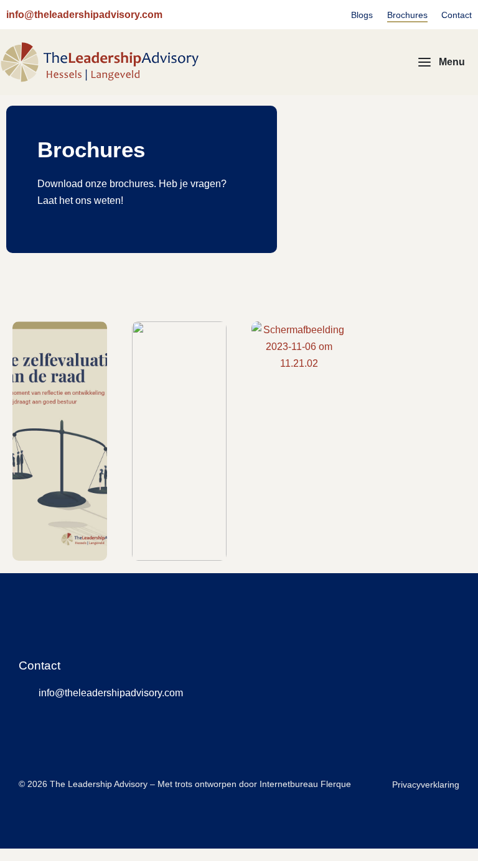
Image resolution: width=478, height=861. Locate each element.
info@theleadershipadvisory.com (84, 14)
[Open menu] (442, 62)
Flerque (336, 784)
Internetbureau (289, 784)
